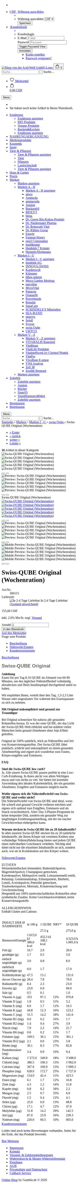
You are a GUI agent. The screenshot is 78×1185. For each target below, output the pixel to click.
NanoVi (23, 392)
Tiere (21, 158)
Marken (14, 179)
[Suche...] (41, 72)
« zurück (15, 436)
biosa (29, 215)
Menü (6, 97)
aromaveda (32, 201)
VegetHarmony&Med (31, 396)
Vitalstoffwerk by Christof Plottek (47, 352)
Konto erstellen (35, 54)
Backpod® (32, 208)
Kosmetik (16, 143)
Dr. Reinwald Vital (37, 226)
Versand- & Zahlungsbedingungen (31, 1155)
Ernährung (16, 115)
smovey (30, 316)
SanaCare (32, 306)
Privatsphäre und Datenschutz (28, 1169)
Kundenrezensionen (22, 650)
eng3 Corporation (37, 241)
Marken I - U (26, 255)
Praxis (13, 176)
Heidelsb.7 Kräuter (38, 248)
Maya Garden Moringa (40, 280)
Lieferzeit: (8, 597)
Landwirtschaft (27, 165)
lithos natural (34, 277)
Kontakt (15, 1151)
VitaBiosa (32, 345)
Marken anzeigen (28, 183)
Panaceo (31, 291)
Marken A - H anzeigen (40, 190)
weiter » (15, 439)
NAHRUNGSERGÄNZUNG (29, 136)
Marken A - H (26, 187)
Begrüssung (17, 403)
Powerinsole (33, 298)
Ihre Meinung (10, 1141)
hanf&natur (33, 244)
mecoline (31, 284)
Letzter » (15, 443)
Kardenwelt (33, 270)
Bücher (22, 389)
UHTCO (31, 331)
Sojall (29, 320)
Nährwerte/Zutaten (21, 647)
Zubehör (15, 378)
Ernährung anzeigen (30, 118)
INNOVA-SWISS (37, 266)
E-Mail (22, 38)
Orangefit (32, 295)
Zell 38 (30, 367)
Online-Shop (10, 1180)
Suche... (48, 71)
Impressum (16, 1148)
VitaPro (30, 356)
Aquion (30, 205)
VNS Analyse (34, 363)
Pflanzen (23, 161)
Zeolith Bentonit (36, 371)
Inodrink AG (34, 262)
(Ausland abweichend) (24, 604)
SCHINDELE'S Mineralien (43, 309)
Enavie (30, 234)
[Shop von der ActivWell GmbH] (27, 67)
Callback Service (20, 1173)
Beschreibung (18, 643)
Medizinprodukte (20, 140)
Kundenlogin (18, 27)
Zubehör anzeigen (29, 381)
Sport (13, 147)
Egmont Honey (35, 237)
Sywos (30, 324)
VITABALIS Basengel (40, 342)
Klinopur (31, 273)
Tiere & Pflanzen (20, 151)
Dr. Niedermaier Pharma (41, 223)
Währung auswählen (31, 19)
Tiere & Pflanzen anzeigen (34, 154)
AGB (13, 1166)
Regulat (30, 302)
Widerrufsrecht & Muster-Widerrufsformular (37, 1158)
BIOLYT (31, 212)
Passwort (23, 42)
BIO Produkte (26, 122)
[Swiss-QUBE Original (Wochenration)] (28, 501)
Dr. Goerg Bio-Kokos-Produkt (45, 219)
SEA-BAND (34, 313)
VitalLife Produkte (37, 349)
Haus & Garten (19, 172)
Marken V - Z (26, 334)
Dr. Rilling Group (37, 230)
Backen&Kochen (29, 129)
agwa (29, 194)
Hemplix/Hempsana (38, 252)
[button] (16, 88)
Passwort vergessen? (39, 58)
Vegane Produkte (28, 125)
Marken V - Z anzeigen (40, 338)
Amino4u (32, 197)
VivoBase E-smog (37, 360)
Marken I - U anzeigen (40, 259)
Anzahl (6, 624)
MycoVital (32, 288)
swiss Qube (33, 327)
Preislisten (16, 1162)
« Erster (14, 432)
